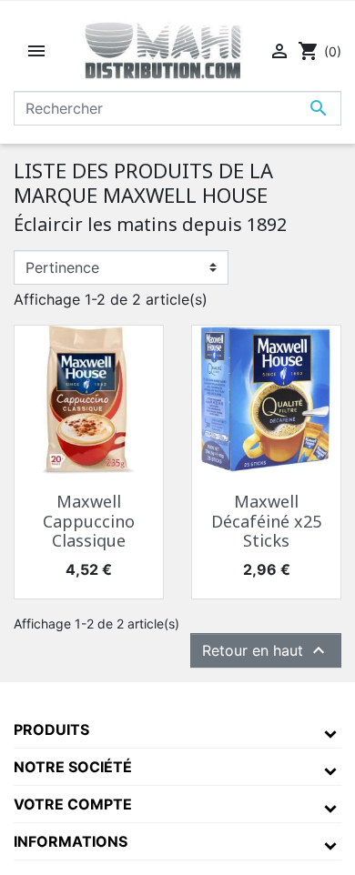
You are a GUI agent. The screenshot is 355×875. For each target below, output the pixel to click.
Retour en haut (266, 650)
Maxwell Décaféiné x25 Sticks (266, 520)
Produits (51, 729)
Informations (70, 841)
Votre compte (73, 804)
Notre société (73, 767)
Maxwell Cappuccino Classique (89, 520)
